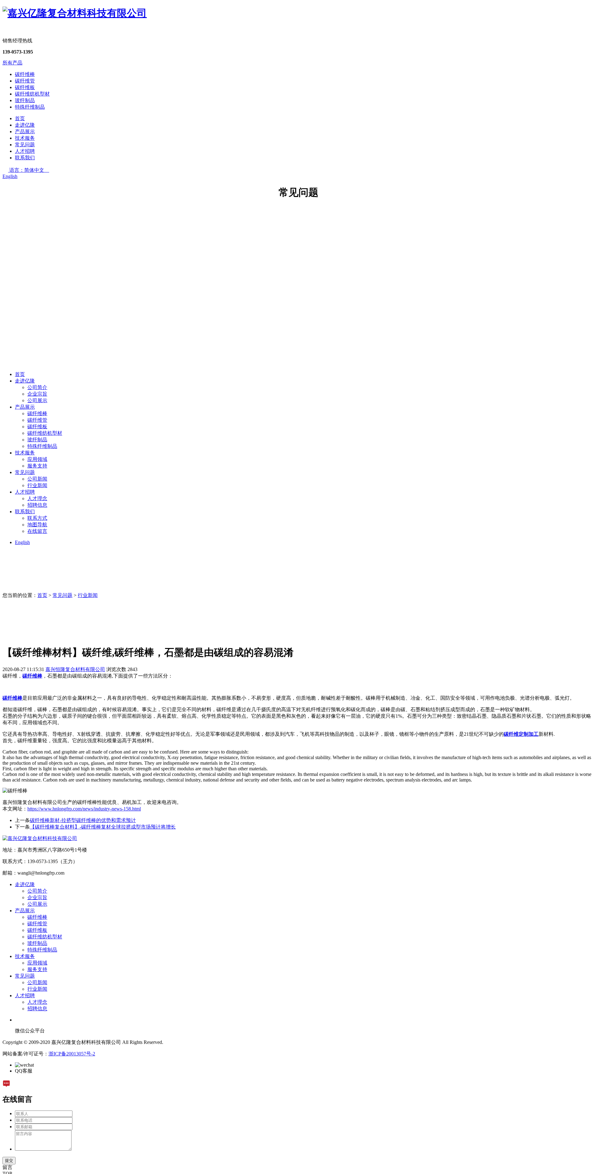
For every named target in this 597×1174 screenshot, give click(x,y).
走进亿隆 (25, 125)
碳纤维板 (25, 87)
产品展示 (25, 131)
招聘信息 (37, 505)
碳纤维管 (25, 80)
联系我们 (25, 157)
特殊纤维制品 (30, 107)
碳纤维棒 (25, 74)
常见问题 (25, 144)
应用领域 (37, 459)
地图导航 (37, 524)
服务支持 (37, 465)
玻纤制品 (25, 100)
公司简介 (37, 387)
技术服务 (25, 138)
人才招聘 (25, 151)
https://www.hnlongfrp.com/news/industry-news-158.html (84, 808)
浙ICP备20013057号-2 (72, 1053)
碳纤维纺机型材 (32, 93)
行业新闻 (37, 485)
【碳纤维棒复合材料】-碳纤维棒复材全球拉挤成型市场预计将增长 (103, 826)
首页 (20, 118)
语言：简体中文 (29, 170)
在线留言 (37, 531)
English (9, 176)
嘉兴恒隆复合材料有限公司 (75, 669)
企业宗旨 (37, 394)
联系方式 (37, 518)
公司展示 (37, 400)
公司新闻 (37, 478)
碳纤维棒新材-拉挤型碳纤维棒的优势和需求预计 (83, 820)
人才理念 (37, 498)
